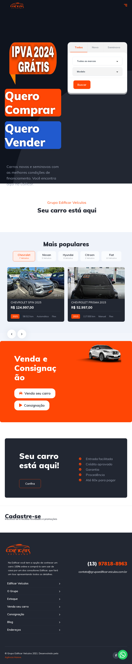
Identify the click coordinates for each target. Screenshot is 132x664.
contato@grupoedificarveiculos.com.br (103, 571)
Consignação (15, 614)
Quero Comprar (30, 102)
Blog (10, 622)
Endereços (14, 629)
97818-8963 (107, 564)
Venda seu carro (18, 606)
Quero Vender (25, 135)
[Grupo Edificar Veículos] (17, 6)
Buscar (81, 84)
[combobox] (97, 61)
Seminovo (114, 47)
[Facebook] (116, 655)
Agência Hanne (13, 657)
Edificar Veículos (17, 583)
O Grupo (12, 591)
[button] (122, 654)
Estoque (12, 598)
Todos (79, 47)
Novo (95, 47)
